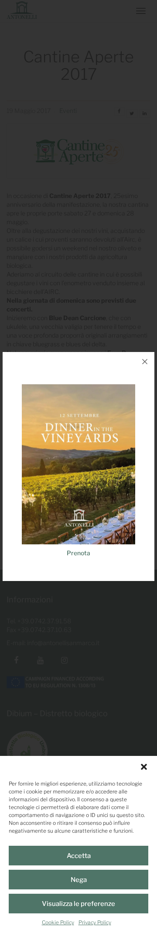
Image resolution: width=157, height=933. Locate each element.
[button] (144, 766)
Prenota (78, 553)
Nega (79, 880)
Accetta (79, 856)
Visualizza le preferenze (78, 904)
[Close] (144, 361)
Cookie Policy (58, 922)
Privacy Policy (94, 922)
